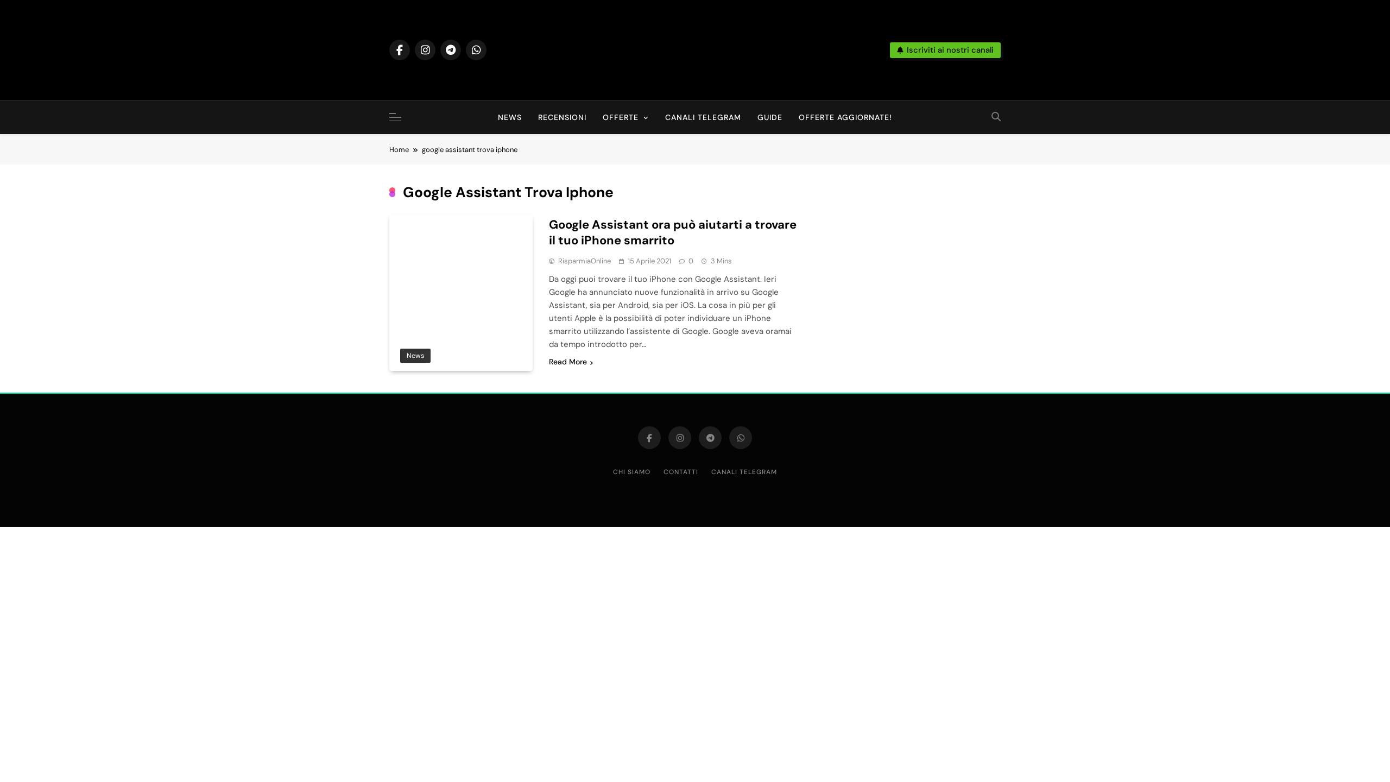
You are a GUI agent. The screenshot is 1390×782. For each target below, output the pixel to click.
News (510, 117)
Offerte (621, 117)
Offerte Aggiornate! (845, 117)
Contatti (681, 472)
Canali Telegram (703, 117)
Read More (568, 362)
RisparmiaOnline (584, 260)
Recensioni (562, 117)
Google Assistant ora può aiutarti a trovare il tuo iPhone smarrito (673, 232)
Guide (769, 117)
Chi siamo (631, 472)
